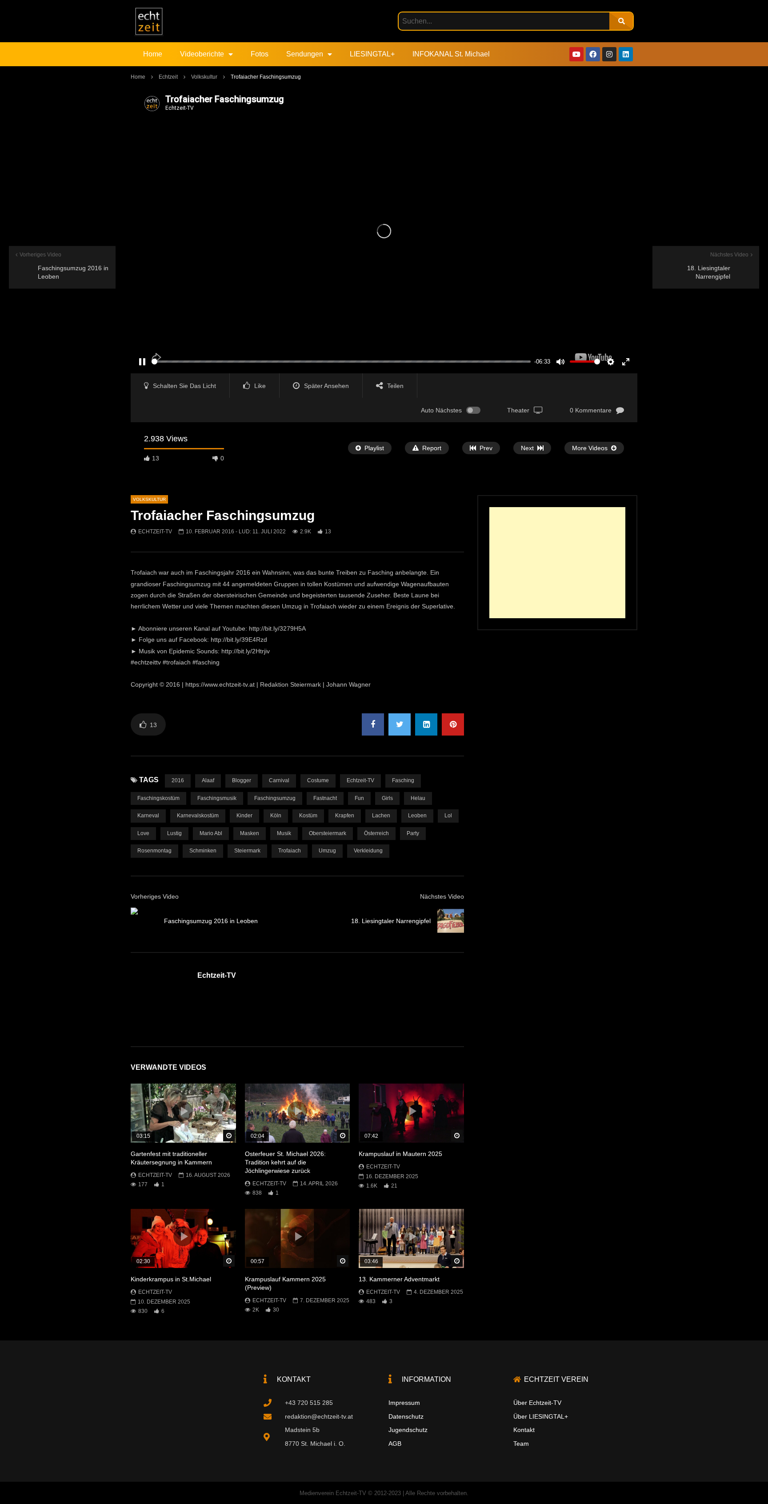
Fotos (259, 54)
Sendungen (304, 54)
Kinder (244, 815)
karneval (148, 815)
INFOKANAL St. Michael (451, 54)
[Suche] (621, 21)
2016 (178, 780)
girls (387, 798)
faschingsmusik (216, 798)
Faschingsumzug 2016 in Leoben (211, 920)
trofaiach (289, 851)
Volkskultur (204, 77)
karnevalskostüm (198, 815)
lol (448, 815)
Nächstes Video (442, 896)
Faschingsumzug (275, 798)
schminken (202, 851)
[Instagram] (609, 54)
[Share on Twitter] (399, 724)
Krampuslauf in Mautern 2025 (400, 1153)
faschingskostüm (158, 798)
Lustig (174, 833)
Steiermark (247, 851)
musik (284, 833)
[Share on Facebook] (373, 724)
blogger (241, 780)
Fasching (403, 780)
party (413, 833)
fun (359, 798)
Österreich (376, 833)
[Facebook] (593, 54)
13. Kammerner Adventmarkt (399, 1279)
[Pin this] (453, 724)
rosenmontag (154, 851)
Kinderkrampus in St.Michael (171, 1279)
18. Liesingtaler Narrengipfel (391, 920)
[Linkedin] (626, 54)
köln (275, 815)
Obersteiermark (327, 833)
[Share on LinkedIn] (426, 724)
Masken (249, 833)
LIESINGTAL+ (372, 54)
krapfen (344, 815)
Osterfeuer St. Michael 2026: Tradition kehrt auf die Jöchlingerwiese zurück (285, 1162)
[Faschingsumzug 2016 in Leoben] (144, 921)
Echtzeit (168, 77)
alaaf (208, 780)
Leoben (417, 815)
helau (418, 798)
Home (152, 54)
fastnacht (325, 798)
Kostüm (308, 815)
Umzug (327, 851)
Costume (318, 780)
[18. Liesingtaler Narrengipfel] (450, 921)
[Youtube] (576, 54)
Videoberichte (202, 54)
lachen (381, 815)
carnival (279, 780)
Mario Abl (211, 833)
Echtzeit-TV (155, 531)
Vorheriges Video (155, 896)
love (143, 833)
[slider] (341, 361)
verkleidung (368, 851)
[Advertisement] (557, 562)
